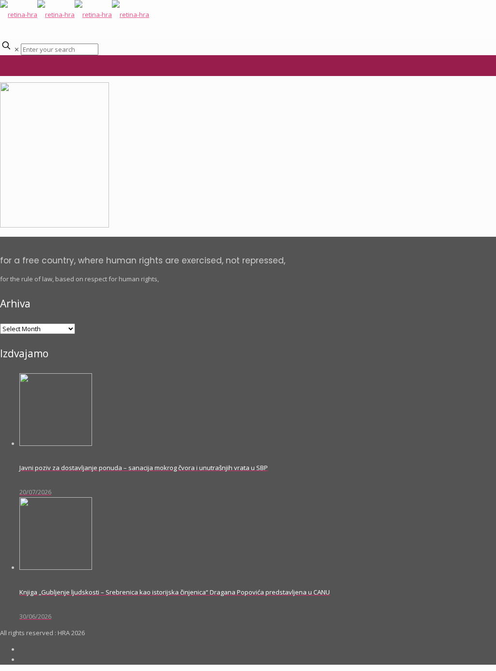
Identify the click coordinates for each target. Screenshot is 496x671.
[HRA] (74, 14)
